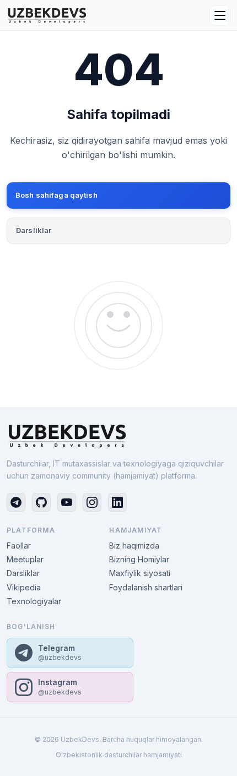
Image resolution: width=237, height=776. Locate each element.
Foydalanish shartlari (145, 587)
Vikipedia (24, 587)
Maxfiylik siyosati (139, 573)
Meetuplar (25, 559)
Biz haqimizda (134, 545)
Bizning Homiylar (139, 559)
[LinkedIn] (117, 502)
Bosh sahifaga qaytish (56, 195)
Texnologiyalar (34, 601)
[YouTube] (66, 502)
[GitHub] (41, 502)
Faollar (19, 545)
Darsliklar (33, 230)
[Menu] (219, 15)
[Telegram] (16, 502)
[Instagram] (92, 502)
